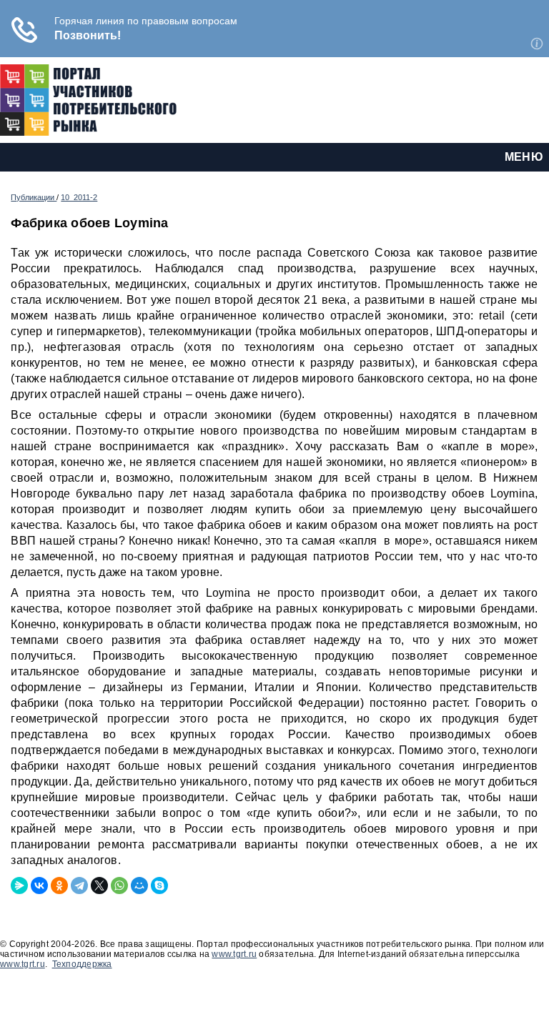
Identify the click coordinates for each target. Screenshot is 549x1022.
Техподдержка (82, 964)
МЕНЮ (524, 157)
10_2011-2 (79, 197)
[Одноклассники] (59, 885)
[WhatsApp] (119, 885)
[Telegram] (79, 885)
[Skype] (159, 885)
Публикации (33, 197)
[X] (99, 885)
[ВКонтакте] (39, 885)
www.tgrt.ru (234, 954)
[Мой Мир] (139, 885)
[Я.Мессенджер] (19, 885)
